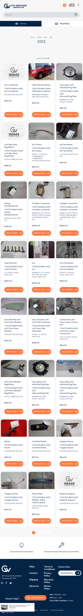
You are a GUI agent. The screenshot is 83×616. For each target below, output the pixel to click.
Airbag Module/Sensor (11, 204)
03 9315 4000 (37, 598)
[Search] (76, 14)
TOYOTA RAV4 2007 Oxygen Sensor (69, 446)
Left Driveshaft (67, 263)
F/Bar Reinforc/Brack (41, 85)
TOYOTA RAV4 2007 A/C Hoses (41, 149)
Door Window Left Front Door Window (12, 320)
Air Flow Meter (66, 144)
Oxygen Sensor (66, 441)
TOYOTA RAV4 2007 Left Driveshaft (69, 267)
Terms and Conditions (57, 610)
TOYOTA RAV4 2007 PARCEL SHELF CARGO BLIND (41, 500)
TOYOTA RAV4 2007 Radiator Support (69, 498)
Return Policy (47, 587)
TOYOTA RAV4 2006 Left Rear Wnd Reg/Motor (13, 153)
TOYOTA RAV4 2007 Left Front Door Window (13, 328)
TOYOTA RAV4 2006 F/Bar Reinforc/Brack (41, 89)
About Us (34, 586)
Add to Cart (12, 114)
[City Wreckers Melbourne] (15, 6)
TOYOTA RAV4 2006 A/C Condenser (13, 89)
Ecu (33, 263)
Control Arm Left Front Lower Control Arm (68, 322)
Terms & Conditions (49, 568)
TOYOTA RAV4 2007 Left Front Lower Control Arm (69, 331)
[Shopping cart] (78, 6)
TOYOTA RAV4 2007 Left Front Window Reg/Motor (13, 390)
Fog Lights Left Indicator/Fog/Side (68, 86)
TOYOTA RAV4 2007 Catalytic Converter (41, 208)
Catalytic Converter (41, 203)
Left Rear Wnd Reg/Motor (10, 145)
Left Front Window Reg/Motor (12, 383)
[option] (22, 547)
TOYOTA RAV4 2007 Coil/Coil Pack (13, 267)
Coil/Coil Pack (10, 263)
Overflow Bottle (39, 441)
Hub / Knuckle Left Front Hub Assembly (41, 320)
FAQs (32, 566)
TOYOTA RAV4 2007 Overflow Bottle (41, 446)
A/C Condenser (11, 85)
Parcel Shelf (37, 493)
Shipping (33, 579)
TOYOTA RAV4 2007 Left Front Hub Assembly (41, 328)
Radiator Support (67, 493)
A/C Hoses (37, 144)
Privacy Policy (47, 574)
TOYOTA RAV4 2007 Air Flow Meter (69, 149)
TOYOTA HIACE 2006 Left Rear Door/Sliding (17, 607)
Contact (33, 573)
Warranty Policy (48, 581)
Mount (7, 441)
